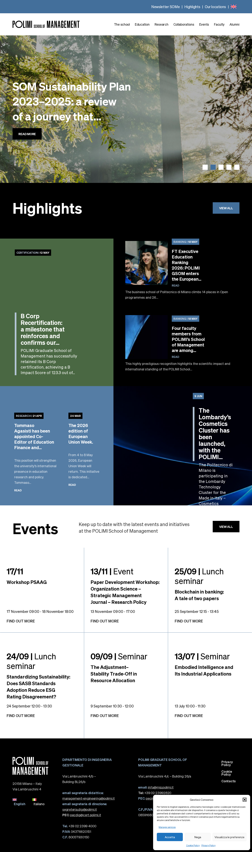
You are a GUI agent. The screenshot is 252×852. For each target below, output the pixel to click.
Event (112, 571)
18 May (185, 242)
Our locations (215, 6)
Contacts (228, 781)
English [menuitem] (19, 804)
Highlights (192, 6)
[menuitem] (234, 7)
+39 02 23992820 (154, 793)
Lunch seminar (199, 575)
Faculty (219, 24)
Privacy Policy (208, 845)
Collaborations (183, 24)
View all (226, 208)
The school (122, 24)
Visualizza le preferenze (229, 837)
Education (142, 24)
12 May (32, 252)
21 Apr (29, 416)
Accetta (170, 837)
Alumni (234, 24)
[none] (234, 7)
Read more (27, 145)
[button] (244, 799)
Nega (197, 837)
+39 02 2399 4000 (79, 826)
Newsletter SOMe (165, 6)
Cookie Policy (193, 845)
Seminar (119, 656)
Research (161, 24)
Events (204, 24)
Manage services (167, 827)
